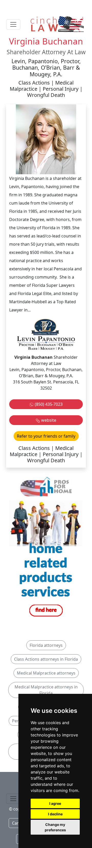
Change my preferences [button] (55, 827)
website (48, 420)
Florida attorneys (46, 645)
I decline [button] (55, 814)
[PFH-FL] (46, 547)
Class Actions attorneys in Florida (46, 659)
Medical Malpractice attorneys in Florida (46, 690)
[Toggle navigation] (13, 24)
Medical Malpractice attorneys (46, 673)
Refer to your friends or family (46, 436)
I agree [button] (55, 803)
